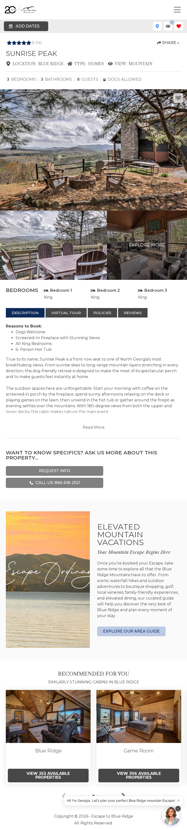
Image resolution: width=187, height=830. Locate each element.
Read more (93, 427)
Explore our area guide (131, 631)
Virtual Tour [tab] (66, 312)
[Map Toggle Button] (157, 26)
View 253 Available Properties (48, 775)
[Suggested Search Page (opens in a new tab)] (48, 716)
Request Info (54, 470)
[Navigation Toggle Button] (177, 10)
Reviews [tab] (133, 312)
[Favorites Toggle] (178, 26)
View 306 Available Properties (139, 775)
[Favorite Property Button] (178, 98)
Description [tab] (25, 312)
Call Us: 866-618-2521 (58, 482)
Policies (102, 312)
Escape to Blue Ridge (112, 816)
